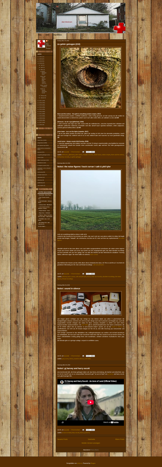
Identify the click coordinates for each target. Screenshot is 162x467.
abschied (40, 177)
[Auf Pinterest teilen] (94, 152)
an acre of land (66, 432)
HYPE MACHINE (45, 192)
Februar (43, 95)
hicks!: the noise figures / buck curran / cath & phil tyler (84, 166)
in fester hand (41, 174)
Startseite (91, 439)
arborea (64, 276)
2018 (40, 63)
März (42, 69)
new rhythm (41, 185)
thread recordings (67, 279)
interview (40, 180)
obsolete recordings (109, 276)
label (47, 35)
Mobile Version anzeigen (91, 443)
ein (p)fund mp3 (42, 145)
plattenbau (40, 182)
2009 (40, 118)
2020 (40, 59)
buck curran (94, 254)
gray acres (65, 358)
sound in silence (117, 326)
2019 (40, 61)
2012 (40, 111)
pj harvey (111, 374)
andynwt (79, 463)
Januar (42, 97)
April (42, 67)
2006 (40, 124)
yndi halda (85, 325)
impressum (57, 35)
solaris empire (106, 154)
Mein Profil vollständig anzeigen (48, 46)
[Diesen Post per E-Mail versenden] (87, 152)
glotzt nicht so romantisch (44, 148)
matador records (88, 154)
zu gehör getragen (75, 157)
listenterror (40, 162)
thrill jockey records (63, 157)
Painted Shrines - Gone (44, 210)
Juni (42, 65)
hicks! (89, 276)
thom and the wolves (117, 154)
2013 (40, 109)
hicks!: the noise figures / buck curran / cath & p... (43, 80)
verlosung (40, 172)
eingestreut (40, 143)
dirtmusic (65, 154)
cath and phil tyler (98, 265)
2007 (40, 122)
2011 (40, 113)
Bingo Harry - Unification (44, 212)
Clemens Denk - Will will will (45, 204)
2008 (40, 120)
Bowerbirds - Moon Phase (45, 195)
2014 (40, 107)
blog (39, 35)
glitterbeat (71, 154)
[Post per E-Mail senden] (83, 152)
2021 (40, 56)
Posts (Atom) (94, 450)
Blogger (93, 463)
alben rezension (42, 160)
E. (48, 40)
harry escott (75, 432)
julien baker (78, 154)
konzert (39, 152)
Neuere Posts (62, 439)
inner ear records (96, 276)
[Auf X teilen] (90, 152)
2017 (40, 100)
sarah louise (97, 154)
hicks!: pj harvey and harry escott (73, 368)
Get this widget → (42, 226)
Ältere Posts (119, 439)
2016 (40, 102)
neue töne (40, 140)
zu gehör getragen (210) (68, 44)
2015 (40, 105)
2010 (40, 116)
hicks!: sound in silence (68, 288)
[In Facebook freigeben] (92, 152)
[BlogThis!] (89, 152)
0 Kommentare (75, 152)
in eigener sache (42, 165)
